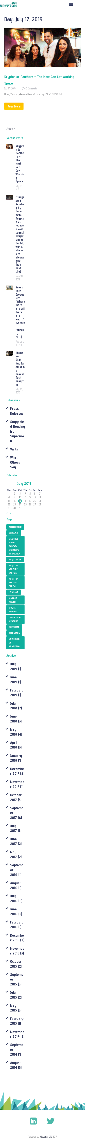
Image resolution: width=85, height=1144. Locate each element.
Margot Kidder (13, 600)
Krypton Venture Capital (13, 582)
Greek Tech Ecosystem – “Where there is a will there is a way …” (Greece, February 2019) (20, 312)
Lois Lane (13, 592)
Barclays (14, 532)
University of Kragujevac (14, 643)
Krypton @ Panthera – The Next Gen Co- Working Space (39, 79)
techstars (14, 633)
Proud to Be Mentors (15, 619)
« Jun (9, 513)
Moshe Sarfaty (13, 609)
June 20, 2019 (20, 277)
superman (14, 627)
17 (20, 500)
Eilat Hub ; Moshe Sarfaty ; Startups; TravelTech (14, 546)
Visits (14, 449)
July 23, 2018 (19, 391)
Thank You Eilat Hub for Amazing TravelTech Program (20, 368)
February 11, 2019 (20, 343)
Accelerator (15, 527)
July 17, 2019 (9, 88)
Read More (13, 106)
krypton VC (15, 559)
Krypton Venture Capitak (13, 569)
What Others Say (15, 462)
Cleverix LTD (46, 1136)
